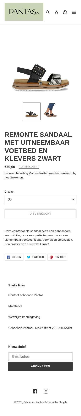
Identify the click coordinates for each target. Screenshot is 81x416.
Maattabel (15, 306)
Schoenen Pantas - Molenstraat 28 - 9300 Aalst (40, 328)
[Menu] (74, 11)
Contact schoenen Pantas (25, 295)
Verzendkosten (38, 173)
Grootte (9, 191)
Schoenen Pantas (33, 402)
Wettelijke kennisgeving (24, 317)
